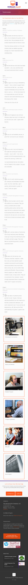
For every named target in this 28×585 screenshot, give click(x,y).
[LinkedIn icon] (15, 579)
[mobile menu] (26, 3)
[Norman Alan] (14, 4)
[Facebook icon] (12, 579)
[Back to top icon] (14, 574)
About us (12, 23)
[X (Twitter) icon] (14, 579)
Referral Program (18, 515)
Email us (5, 509)
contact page (16, 526)
